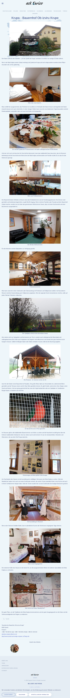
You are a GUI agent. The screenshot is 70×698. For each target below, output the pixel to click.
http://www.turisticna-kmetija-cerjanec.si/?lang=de (15, 636)
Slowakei (40, 11)
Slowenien (48, 11)
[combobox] (12, 619)
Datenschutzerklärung (10, 668)
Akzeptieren (8, 694)
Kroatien (23, 11)
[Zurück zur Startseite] (35, 3)
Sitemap (4, 670)
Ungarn (35, 13)
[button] (2, 3)
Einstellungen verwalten (40, 694)
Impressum (5, 665)
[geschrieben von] (14, 648)
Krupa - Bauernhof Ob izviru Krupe (35, 18)
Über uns (5, 660)
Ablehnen (22, 694)
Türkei (65, 11)
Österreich (31, 11)
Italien (15, 11)
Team (3, 663)
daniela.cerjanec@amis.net (9, 634)
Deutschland (7, 11)
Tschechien (57, 11)
